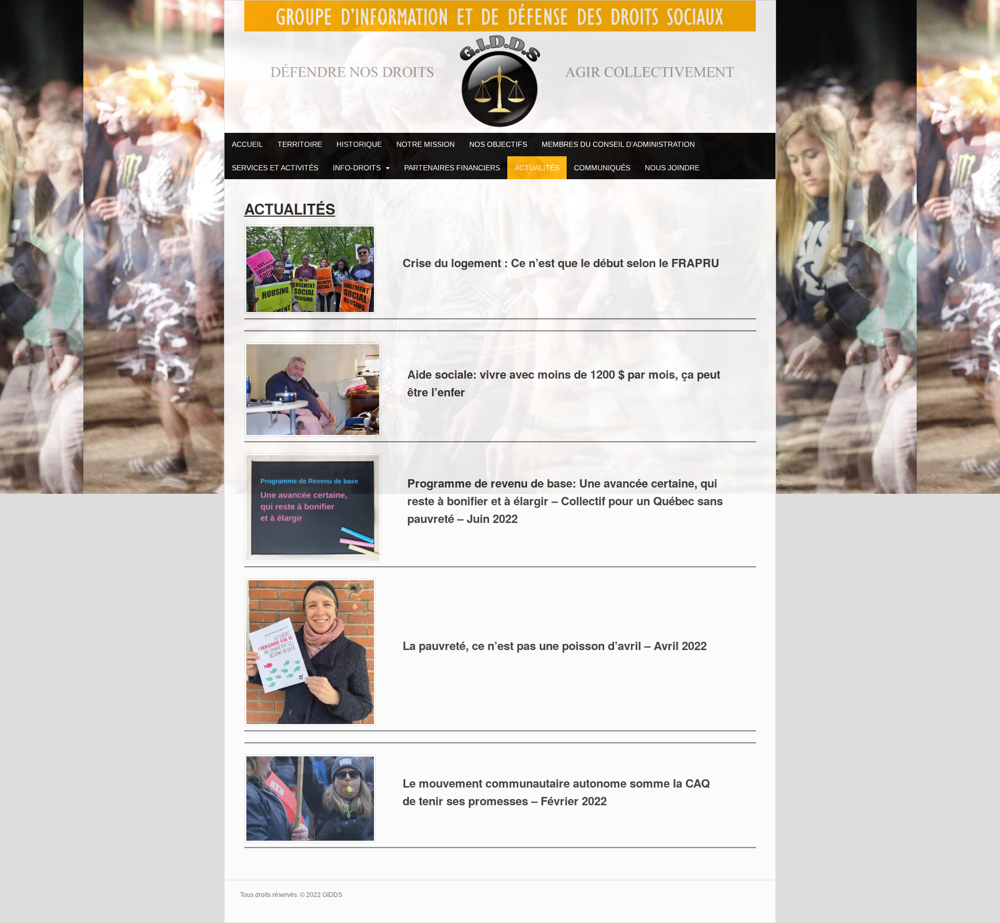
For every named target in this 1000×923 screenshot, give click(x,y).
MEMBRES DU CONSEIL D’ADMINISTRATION (618, 144)
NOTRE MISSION (425, 144)
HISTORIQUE (359, 144)
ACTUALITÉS (537, 168)
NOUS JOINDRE (672, 168)
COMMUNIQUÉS (602, 168)
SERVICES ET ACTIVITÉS (275, 168)
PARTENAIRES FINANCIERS (452, 168)
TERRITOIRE (300, 144)
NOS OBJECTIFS (498, 144)
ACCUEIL (247, 144)
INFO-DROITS (357, 168)
